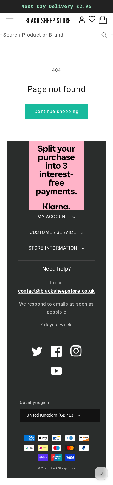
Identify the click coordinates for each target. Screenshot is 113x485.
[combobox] (56, 35)
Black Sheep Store (62, 468)
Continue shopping (56, 111)
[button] (14, 21)
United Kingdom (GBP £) (49, 415)
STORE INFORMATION (53, 248)
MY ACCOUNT (52, 216)
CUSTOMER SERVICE (53, 232)
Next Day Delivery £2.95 (56, 6)
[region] (56, 6)
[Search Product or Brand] (104, 35)
